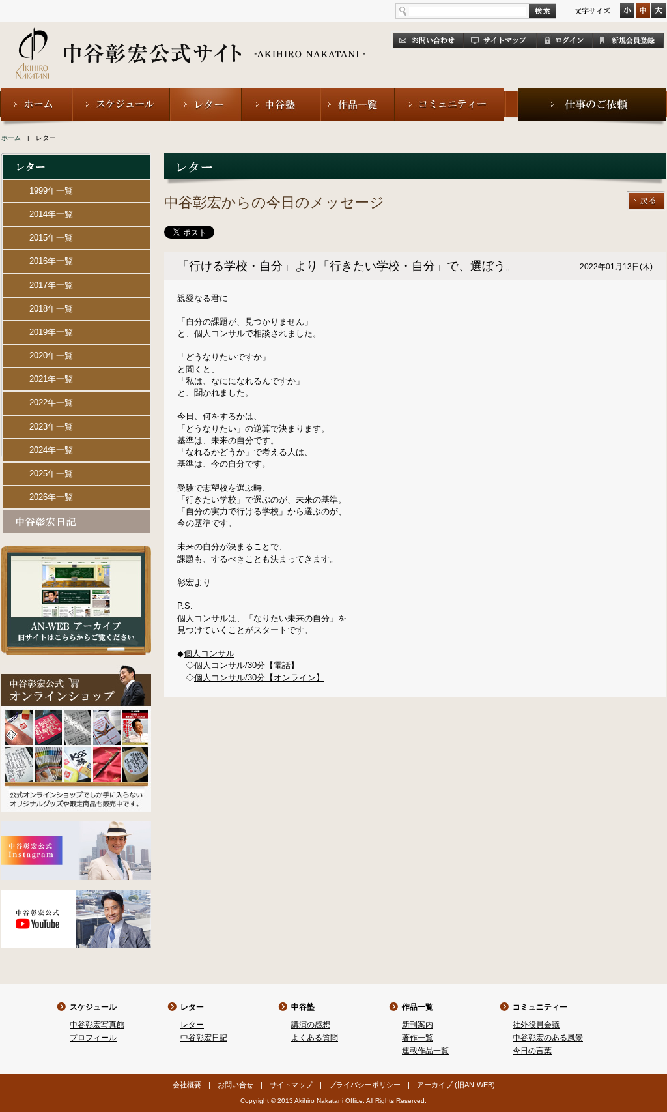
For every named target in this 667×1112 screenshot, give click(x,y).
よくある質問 (314, 1037)
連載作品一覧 (425, 1050)
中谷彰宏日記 (203, 1037)
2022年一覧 (51, 402)
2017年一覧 (51, 285)
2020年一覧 (51, 355)
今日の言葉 (532, 1050)
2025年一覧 (51, 473)
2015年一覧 (51, 237)
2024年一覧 (51, 450)
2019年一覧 (51, 332)
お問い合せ (235, 1085)
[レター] (206, 93)
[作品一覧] (357, 93)
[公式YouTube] (76, 895)
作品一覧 (417, 1007)
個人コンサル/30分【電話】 (246, 665)
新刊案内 (417, 1024)
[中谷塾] (281, 93)
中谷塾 (303, 1007)
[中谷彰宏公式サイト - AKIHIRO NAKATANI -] (191, 39)
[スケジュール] (121, 93)
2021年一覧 (51, 379)
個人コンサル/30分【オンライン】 (259, 677)
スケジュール (93, 1007)
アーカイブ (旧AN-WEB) (456, 1085)
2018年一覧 (51, 309)
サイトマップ (291, 1085)
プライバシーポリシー (365, 1085)
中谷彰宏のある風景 (548, 1037)
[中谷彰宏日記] (76, 515)
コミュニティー (540, 1007)
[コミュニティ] (450, 93)
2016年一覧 (51, 261)
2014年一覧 (51, 214)
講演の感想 (310, 1024)
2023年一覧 (51, 427)
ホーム (11, 137)
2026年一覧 (51, 497)
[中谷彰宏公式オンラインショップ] (76, 670)
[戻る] (646, 196)
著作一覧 (417, 1037)
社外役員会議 (536, 1024)
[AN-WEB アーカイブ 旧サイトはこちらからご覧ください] (76, 552)
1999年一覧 (51, 191)
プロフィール (93, 1037)
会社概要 (187, 1085)
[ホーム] (36, 93)
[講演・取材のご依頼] (592, 93)
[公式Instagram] (76, 827)
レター (192, 1007)
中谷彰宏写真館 (97, 1024)
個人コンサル (209, 653)
